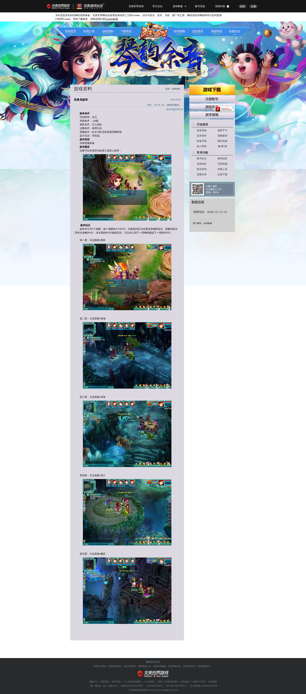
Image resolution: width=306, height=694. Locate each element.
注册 (253, 6)
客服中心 (93, 681)
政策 (111, 19)
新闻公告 (90, 31)
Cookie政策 (149, 681)
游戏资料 (107, 31)
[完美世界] (153, 673)
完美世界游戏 (59, 6)
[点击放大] (127, 188)
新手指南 (181, 31)
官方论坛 (157, 6)
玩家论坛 (233, 31)
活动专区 (198, 31)
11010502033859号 (208, 686)
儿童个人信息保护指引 (167, 681)
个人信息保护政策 (132, 681)
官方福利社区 (93, 6)
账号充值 (200, 6)
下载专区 (124, 31)
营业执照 (212, 681)
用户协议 (116, 681)
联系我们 (105, 681)
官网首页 (72, 31)
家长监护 (185, 681)
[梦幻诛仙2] (151, 31)
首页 (167, 89)
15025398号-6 (180, 686)
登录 (242, 6)
